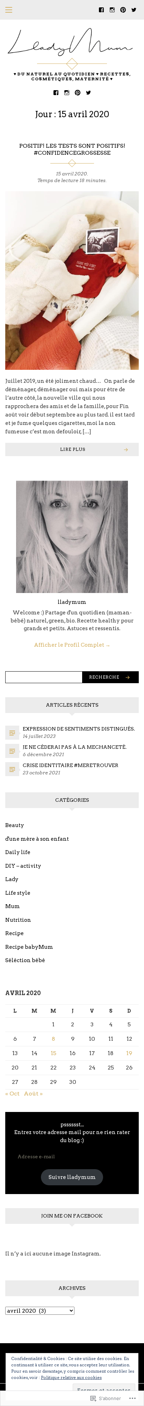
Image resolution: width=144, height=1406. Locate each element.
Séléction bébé (25, 960)
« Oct (12, 1093)
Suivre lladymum (72, 1177)
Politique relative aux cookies (71, 1377)
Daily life (17, 852)
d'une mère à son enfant (37, 839)
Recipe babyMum (29, 947)
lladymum (72, 602)
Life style (17, 893)
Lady (12, 879)
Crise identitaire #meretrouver (70, 765)
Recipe (14, 933)
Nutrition (18, 920)
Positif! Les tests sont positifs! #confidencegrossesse (72, 149)
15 (53, 1053)
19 (129, 1053)
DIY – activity (23, 866)
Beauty (14, 825)
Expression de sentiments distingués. (79, 729)
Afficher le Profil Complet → (72, 645)
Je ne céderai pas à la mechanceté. (75, 747)
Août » (33, 1093)
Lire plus (72, 449)
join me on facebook (72, 1216)
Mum (12, 906)
